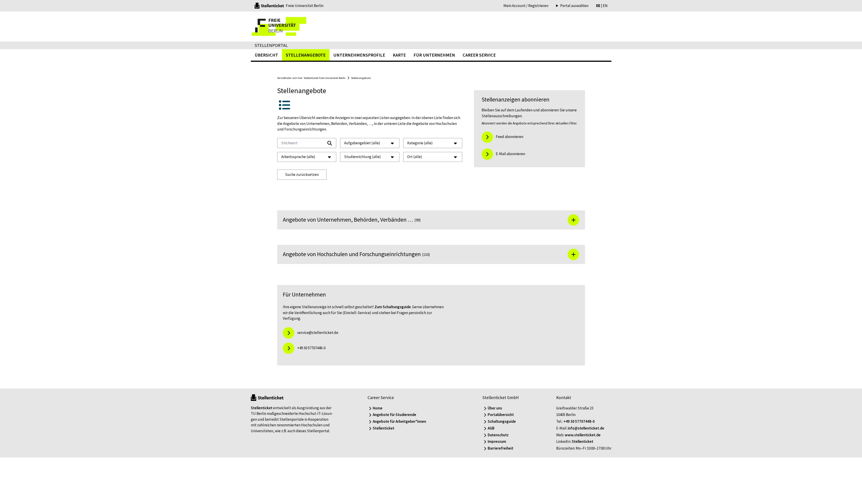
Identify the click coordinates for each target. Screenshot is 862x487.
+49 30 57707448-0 (579, 421)
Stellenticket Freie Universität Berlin (324, 78)
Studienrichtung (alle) (362, 156)
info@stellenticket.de (586, 428)
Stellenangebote (361, 78)
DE (598, 5)
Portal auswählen (574, 6)
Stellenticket (261, 407)
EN (605, 5)
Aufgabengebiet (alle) (362, 142)
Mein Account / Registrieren (525, 5)
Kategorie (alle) (420, 142)
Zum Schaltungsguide (393, 306)
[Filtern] (330, 143)
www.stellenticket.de (583, 434)
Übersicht (266, 55)
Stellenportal (271, 45)
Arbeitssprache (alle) (298, 156)
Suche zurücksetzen (302, 174)
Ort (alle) (414, 156)
